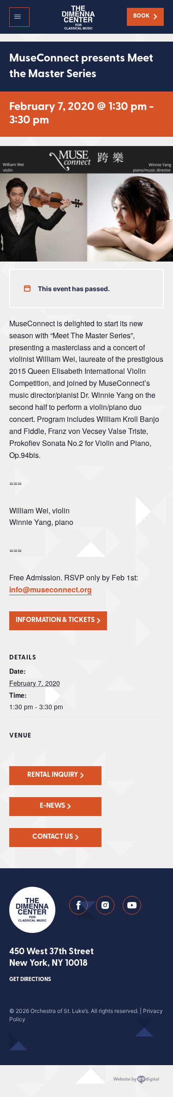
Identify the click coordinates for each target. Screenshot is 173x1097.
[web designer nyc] (136, 1079)
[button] (19, 17)
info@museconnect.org (50, 589)
